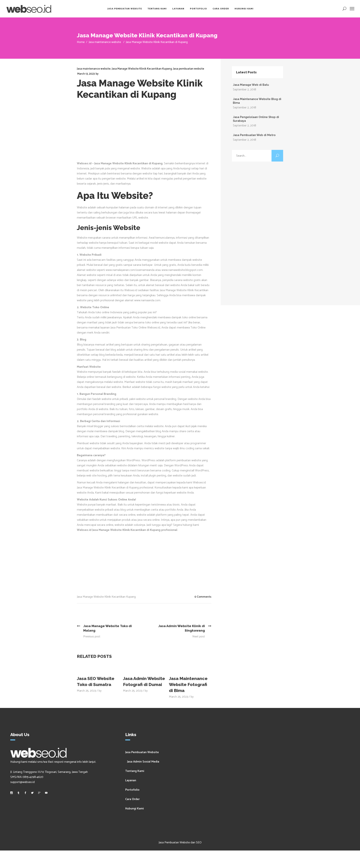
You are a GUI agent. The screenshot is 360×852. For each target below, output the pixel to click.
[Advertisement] (144, 133)
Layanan (130, 780)
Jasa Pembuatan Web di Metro (254, 135)
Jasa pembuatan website (188, 68)
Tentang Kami (134, 771)
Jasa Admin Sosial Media (143, 761)
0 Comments (202, 596)
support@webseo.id (22, 782)
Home (81, 42)
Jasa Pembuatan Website (142, 752)
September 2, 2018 (244, 89)
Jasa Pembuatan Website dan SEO (180, 842)
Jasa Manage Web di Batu (251, 84)
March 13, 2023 (86, 73)
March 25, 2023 (86, 690)
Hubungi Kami (134, 808)
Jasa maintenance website (105, 42)
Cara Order (132, 799)
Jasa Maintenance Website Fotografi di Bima (188, 684)
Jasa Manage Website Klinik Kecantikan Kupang (142, 68)
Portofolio (132, 789)
